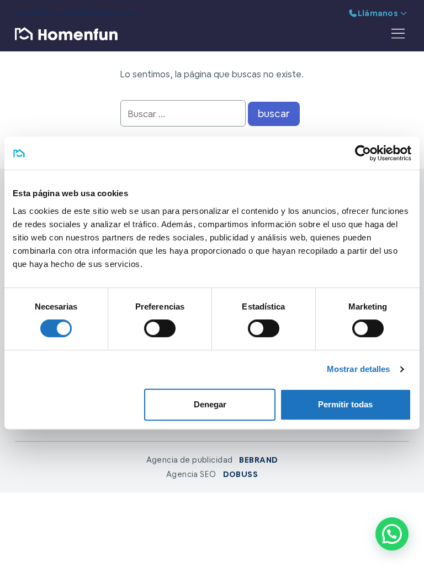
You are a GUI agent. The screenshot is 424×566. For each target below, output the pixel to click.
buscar (274, 113)
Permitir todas (345, 404)
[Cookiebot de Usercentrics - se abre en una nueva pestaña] (363, 153)
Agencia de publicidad (212, 460)
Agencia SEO (212, 474)
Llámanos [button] (378, 13)
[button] (392, 534)
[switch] (160, 328)
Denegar (210, 404)
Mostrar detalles (358, 369)
